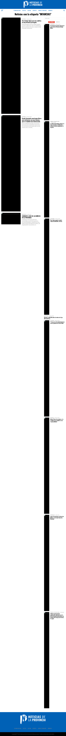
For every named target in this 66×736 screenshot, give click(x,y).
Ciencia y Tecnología (42, 10)
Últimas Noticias (17, 10)
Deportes (34, 10)
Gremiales (50, 10)
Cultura (29, 10)
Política (24, 10)
